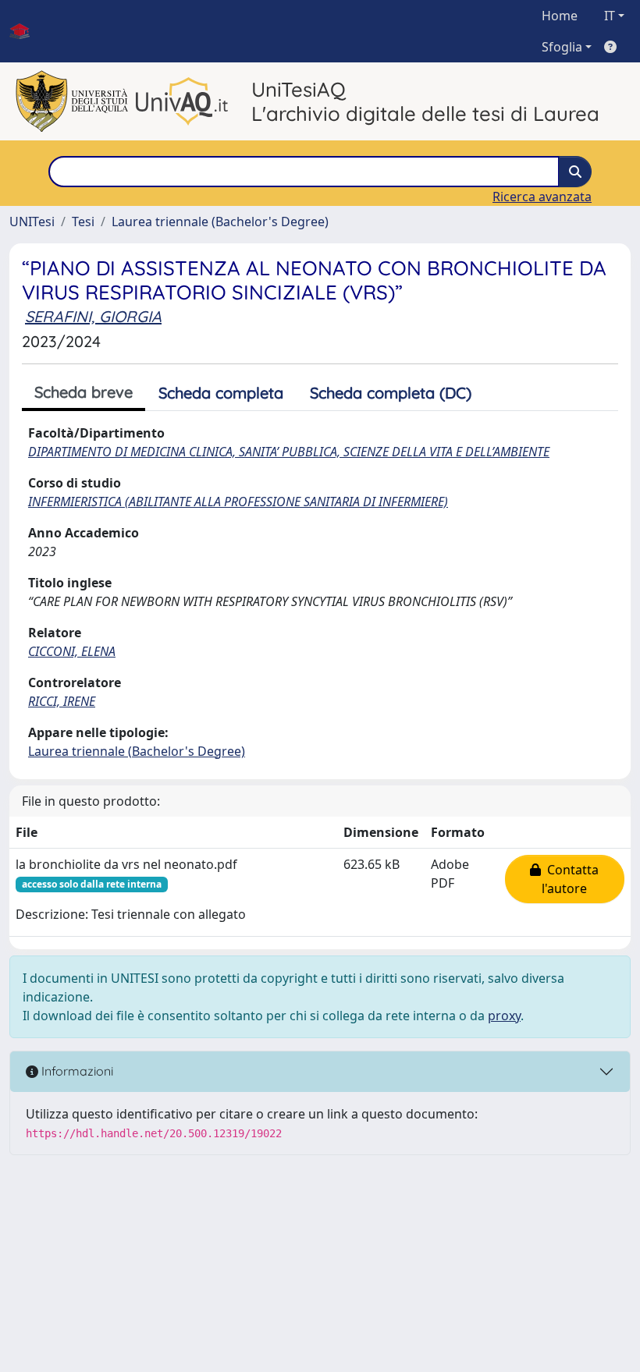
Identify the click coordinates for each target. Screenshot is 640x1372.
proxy (504, 1015)
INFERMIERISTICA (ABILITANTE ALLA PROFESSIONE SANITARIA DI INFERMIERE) (238, 501)
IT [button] (609, 15)
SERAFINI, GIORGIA (93, 316)
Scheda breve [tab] (83, 392)
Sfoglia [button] (562, 46)
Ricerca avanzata (542, 196)
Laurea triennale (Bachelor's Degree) (220, 221)
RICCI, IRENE (61, 701)
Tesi (83, 221)
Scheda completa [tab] (220, 392)
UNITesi (32, 221)
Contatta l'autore (570, 879)
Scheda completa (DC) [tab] (390, 392)
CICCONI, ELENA (72, 651)
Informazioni (75, 1071)
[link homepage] (25, 31)
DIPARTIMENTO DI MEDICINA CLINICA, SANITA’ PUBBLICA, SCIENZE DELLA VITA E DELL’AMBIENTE (288, 451)
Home (560, 15)
